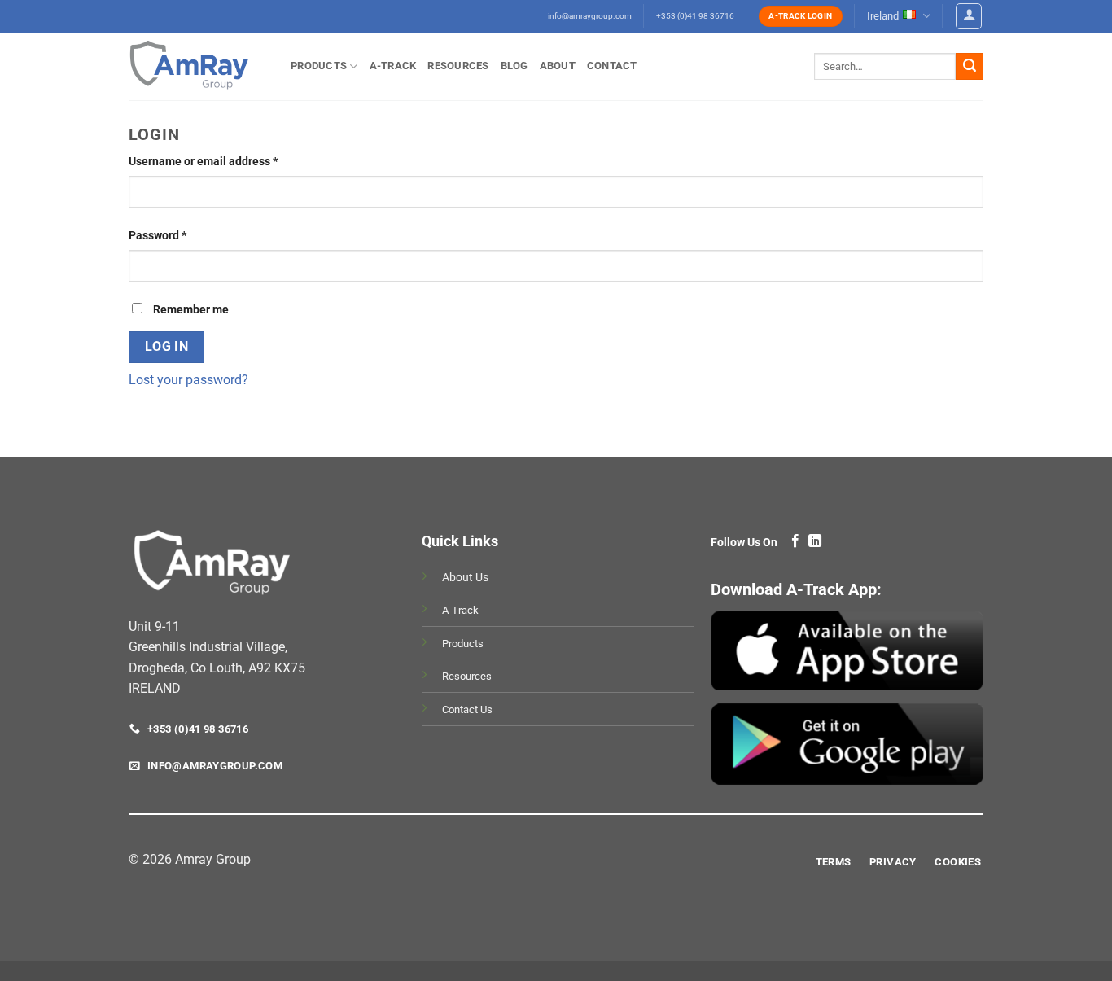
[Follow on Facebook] (795, 541)
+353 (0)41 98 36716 (695, 15)
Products (319, 65)
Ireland (883, 16)
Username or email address (226, 161)
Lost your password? (188, 380)
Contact (612, 65)
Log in (167, 346)
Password (181, 235)
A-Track (393, 65)
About (558, 65)
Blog (514, 65)
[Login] (969, 16)
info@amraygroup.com (590, 15)
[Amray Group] (197, 66)
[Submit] (969, 67)
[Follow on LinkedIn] (814, 541)
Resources (457, 65)
